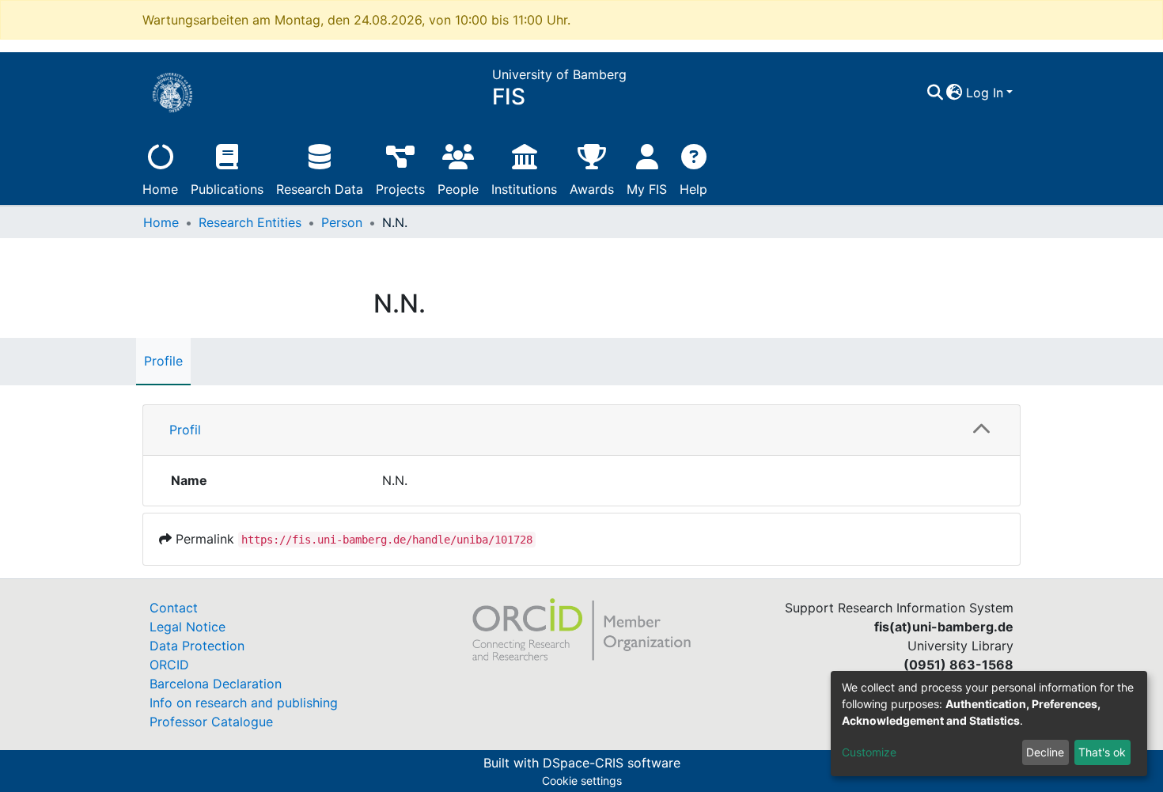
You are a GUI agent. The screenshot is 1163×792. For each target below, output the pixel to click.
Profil (185, 430)
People (458, 189)
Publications (227, 189)
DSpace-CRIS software (611, 763)
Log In (984, 92)
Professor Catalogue (211, 721)
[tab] (581, 430)
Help (693, 189)
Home (160, 189)
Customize (869, 752)
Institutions (524, 189)
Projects (400, 189)
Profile (163, 361)
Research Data (319, 189)
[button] (954, 92)
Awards (592, 189)
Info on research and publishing (244, 703)
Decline (1045, 752)
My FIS (647, 189)
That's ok (1102, 752)
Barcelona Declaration (216, 684)
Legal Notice (187, 627)
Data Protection (197, 646)
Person (341, 222)
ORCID (169, 665)
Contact (174, 608)
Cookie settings (582, 780)
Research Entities (250, 222)
